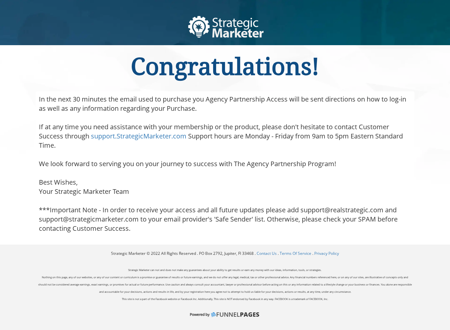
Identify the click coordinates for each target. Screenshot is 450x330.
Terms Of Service (295, 253)
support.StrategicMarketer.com (138, 136)
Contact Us (267, 253)
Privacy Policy (326, 253)
